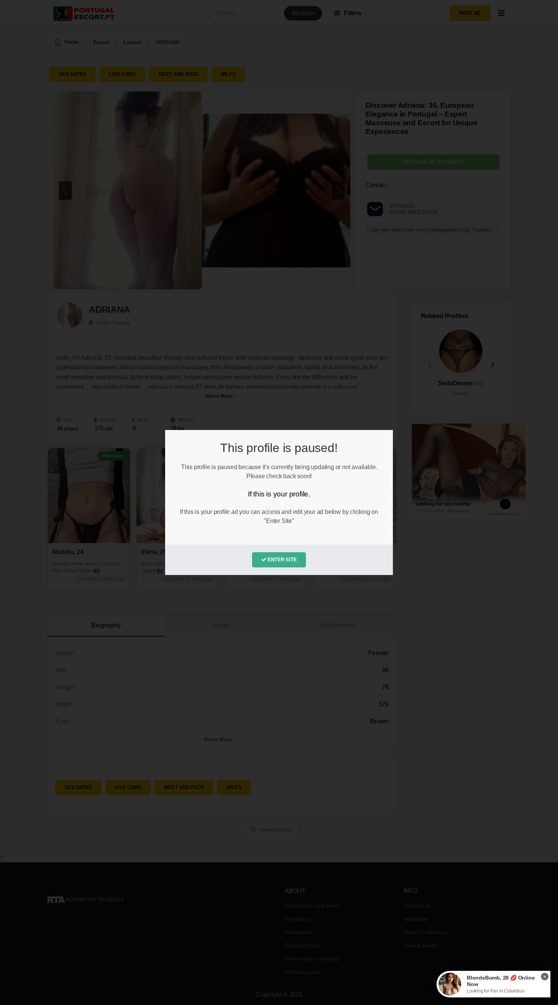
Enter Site (281, 559)
